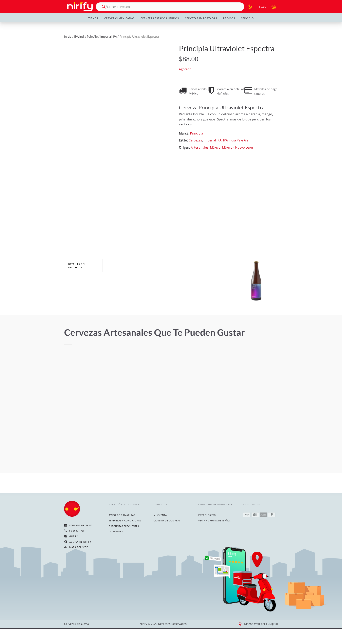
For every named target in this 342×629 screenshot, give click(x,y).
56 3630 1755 (77, 530)
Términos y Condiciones (125, 520)
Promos (229, 18)
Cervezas (195, 140)
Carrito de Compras (167, 520)
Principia (196, 133)
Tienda (93, 18)
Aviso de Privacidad (122, 515)
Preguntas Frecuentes (124, 526)
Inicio (67, 36)
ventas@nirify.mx (81, 525)
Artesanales (199, 147)
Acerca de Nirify (80, 541)
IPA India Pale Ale (86, 36)
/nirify (73, 536)
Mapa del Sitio (79, 547)
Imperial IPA (108, 36)
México (215, 147)
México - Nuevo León (237, 147)
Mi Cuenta (160, 515)
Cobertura (116, 531)
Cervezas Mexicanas (119, 18)
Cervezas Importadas (201, 18)
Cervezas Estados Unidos (160, 18)
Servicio (247, 18)
